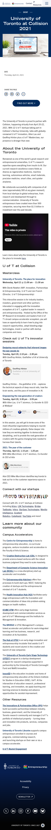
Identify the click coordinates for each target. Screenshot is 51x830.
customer (27, 447)
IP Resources (37, 3)
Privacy (25, 787)
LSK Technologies (25, 506)
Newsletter (24, 796)
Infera (15, 509)
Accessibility (25, 781)
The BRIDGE (8, 625)
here (24, 258)
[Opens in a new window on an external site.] (6, 810)
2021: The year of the (13, 447)
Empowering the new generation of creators (22, 395)
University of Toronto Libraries (16, 730)
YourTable (26, 516)
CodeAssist (16, 516)
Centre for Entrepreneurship (19, 540)
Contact (29, 3)
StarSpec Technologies (29, 509)
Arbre (14, 506)
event (25, 12)
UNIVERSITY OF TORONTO (20, 825)
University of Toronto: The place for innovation (24, 279)
